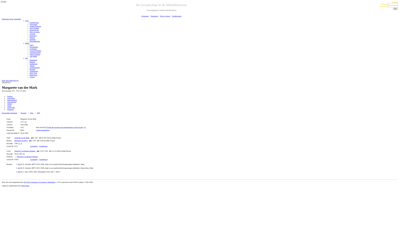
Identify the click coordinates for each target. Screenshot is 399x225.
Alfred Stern (25, 186)
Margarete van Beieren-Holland (27, 157)
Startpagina (154, 16)
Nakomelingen (12, 100)
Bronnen (23, 113)
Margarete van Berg (20, 141)
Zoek (11, 19)
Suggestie (10, 109)
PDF (38, 113)
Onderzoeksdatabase (43, 130)
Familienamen (176, 16)
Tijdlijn (9, 104)
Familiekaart (43, 146)
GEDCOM (11, 108)
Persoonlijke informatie (9, 113)
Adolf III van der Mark (21, 138)
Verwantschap (12, 102)
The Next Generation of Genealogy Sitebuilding (39, 182)
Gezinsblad (33, 146)
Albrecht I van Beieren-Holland (24, 151)
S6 (19, 172)
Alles (31, 113)
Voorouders (11, 98)
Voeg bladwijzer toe (11, 80)
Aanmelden (17, 19)
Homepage (145, 16)
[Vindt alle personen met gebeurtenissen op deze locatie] (64, 127)
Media (27, 43)
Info (26, 58)
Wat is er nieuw (165, 16)
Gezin (9, 106)
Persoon (10, 96)
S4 (19, 164)
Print (3, 80)
